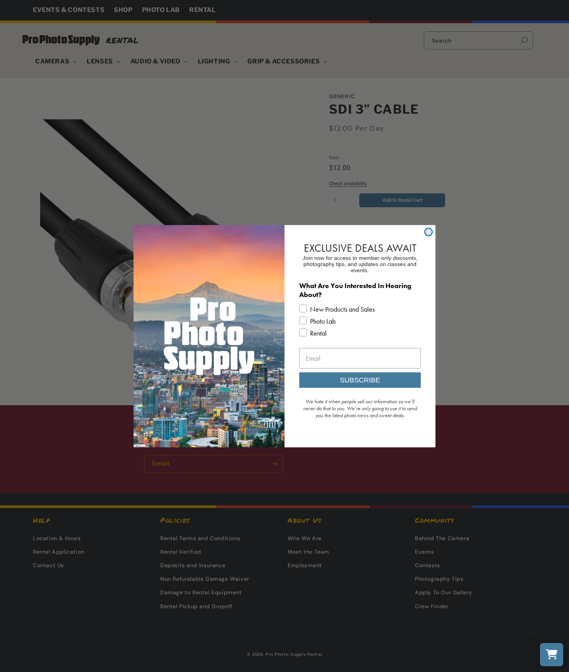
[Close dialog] (428, 232)
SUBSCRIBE (360, 380)
